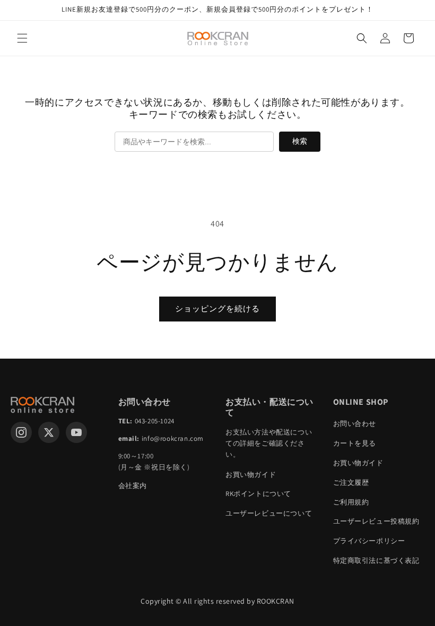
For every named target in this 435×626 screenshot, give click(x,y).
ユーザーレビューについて (268, 513)
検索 (299, 141)
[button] (22, 38)
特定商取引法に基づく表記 (376, 560)
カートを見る (355, 443)
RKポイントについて (258, 493)
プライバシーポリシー (369, 540)
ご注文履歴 (351, 482)
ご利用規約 (351, 502)
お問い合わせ (355, 423)
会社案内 (132, 485)
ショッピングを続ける (217, 308)
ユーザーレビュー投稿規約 (376, 521)
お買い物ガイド (250, 474)
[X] (48, 432)
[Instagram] (21, 432)
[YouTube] (76, 432)
